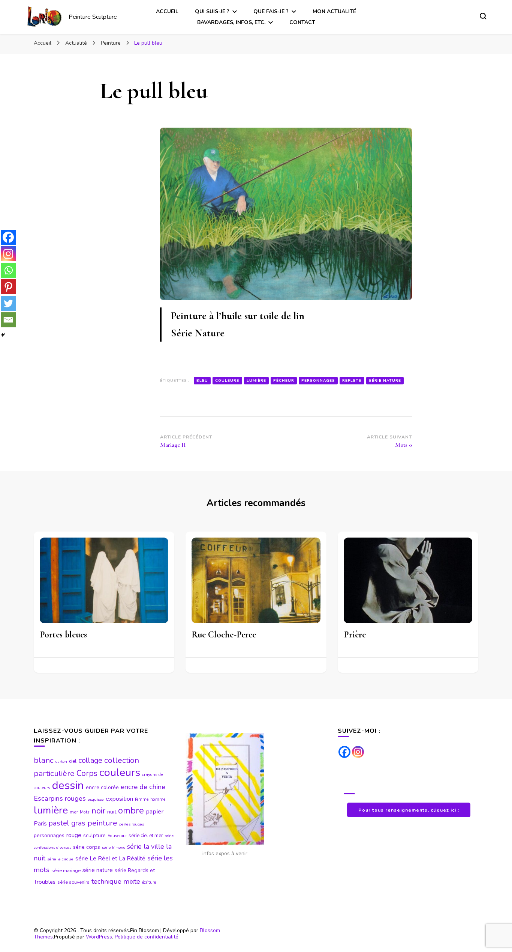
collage (90, 760)
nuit (111, 811)
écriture (149, 882)
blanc (44, 760)
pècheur (283, 380)
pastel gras (67, 823)
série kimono (113, 847)
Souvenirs (117, 836)
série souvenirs (73, 882)
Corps (86, 773)
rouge (73, 835)
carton (61, 761)
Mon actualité (334, 11)
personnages (318, 380)
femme (141, 799)
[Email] (8, 319)
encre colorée (102, 787)
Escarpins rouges (60, 798)
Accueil (167, 11)
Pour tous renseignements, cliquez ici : (408, 810)
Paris (40, 823)
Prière (355, 634)
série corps (86, 847)
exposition (119, 799)
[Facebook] (8, 237)
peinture (102, 823)
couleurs (227, 380)
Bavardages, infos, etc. (231, 22)
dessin (68, 785)
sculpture (94, 835)
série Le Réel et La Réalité (110, 858)
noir (98, 810)
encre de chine (143, 787)
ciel (72, 761)
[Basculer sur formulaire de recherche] (483, 16)
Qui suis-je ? (212, 11)
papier (154, 811)
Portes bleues (63, 634)
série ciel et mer (146, 835)
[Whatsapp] (8, 270)
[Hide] (3, 335)
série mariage (66, 871)
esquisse (96, 799)
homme (157, 799)
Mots (85, 812)
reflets (352, 380)
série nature (385, 380)
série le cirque (60, 859)
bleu (202, 380)
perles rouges (131, 824)
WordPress (99, 936)
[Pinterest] (8, 286)
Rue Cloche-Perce (224, 634)
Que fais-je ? (271, 11)
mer (74, 812)
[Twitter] (8, 303)
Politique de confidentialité (146, 936)
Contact (302, 22)
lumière (256, 380)
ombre (131, 810)
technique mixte (115, 881)
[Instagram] (8, 253)
